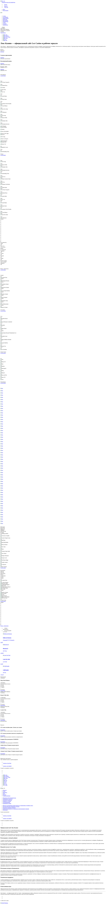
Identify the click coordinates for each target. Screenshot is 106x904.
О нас (4, 791)
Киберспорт (5, 24)
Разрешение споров (7, 803)
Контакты (5, 792)
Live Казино (5, 17)
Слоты (4, 16)
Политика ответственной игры (9, 797)
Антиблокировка (6, 802)
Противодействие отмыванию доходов (11, 806)
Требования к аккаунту (8, 799)
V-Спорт (5, 23)
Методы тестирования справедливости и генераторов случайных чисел (18, 805)
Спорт (4, 22)
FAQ (4, 793)
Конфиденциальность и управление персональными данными (16, 808)
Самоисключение (6, 795)
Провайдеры (5, 21)
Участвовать (3, 32)
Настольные (5, 20)
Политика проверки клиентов (9, 807)
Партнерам (5, 809)
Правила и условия (7, 801)
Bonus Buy (5, 19)
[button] (1, 72)
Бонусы (4, 794)
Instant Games (5, 18)
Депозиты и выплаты (7, 800)
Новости (5, 790)
